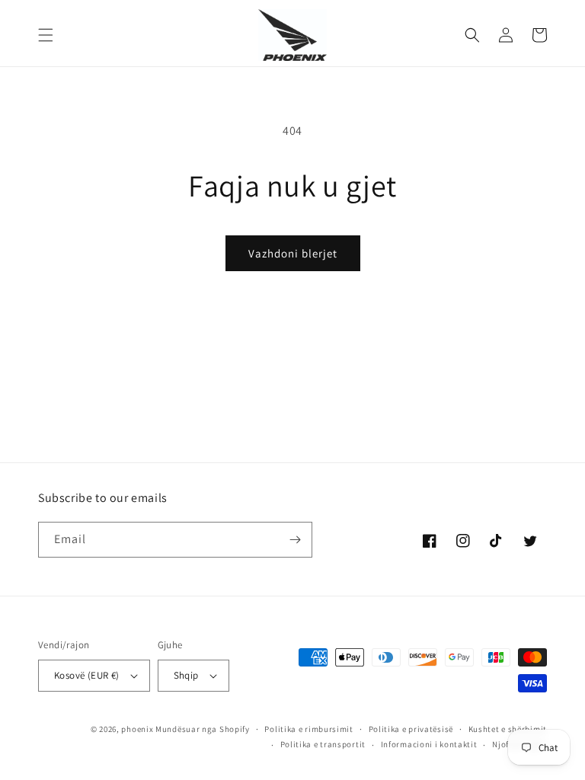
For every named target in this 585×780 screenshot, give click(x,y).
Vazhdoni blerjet (292, 253)
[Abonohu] (295, 540)
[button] (45, 35)
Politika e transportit (323, 744)
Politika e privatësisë (411, 729)
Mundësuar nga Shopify (202, 729)
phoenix (137, 729)
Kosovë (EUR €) (87, 675)
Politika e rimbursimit (308, 729)
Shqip (186, 675)
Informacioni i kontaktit (429, 744)
